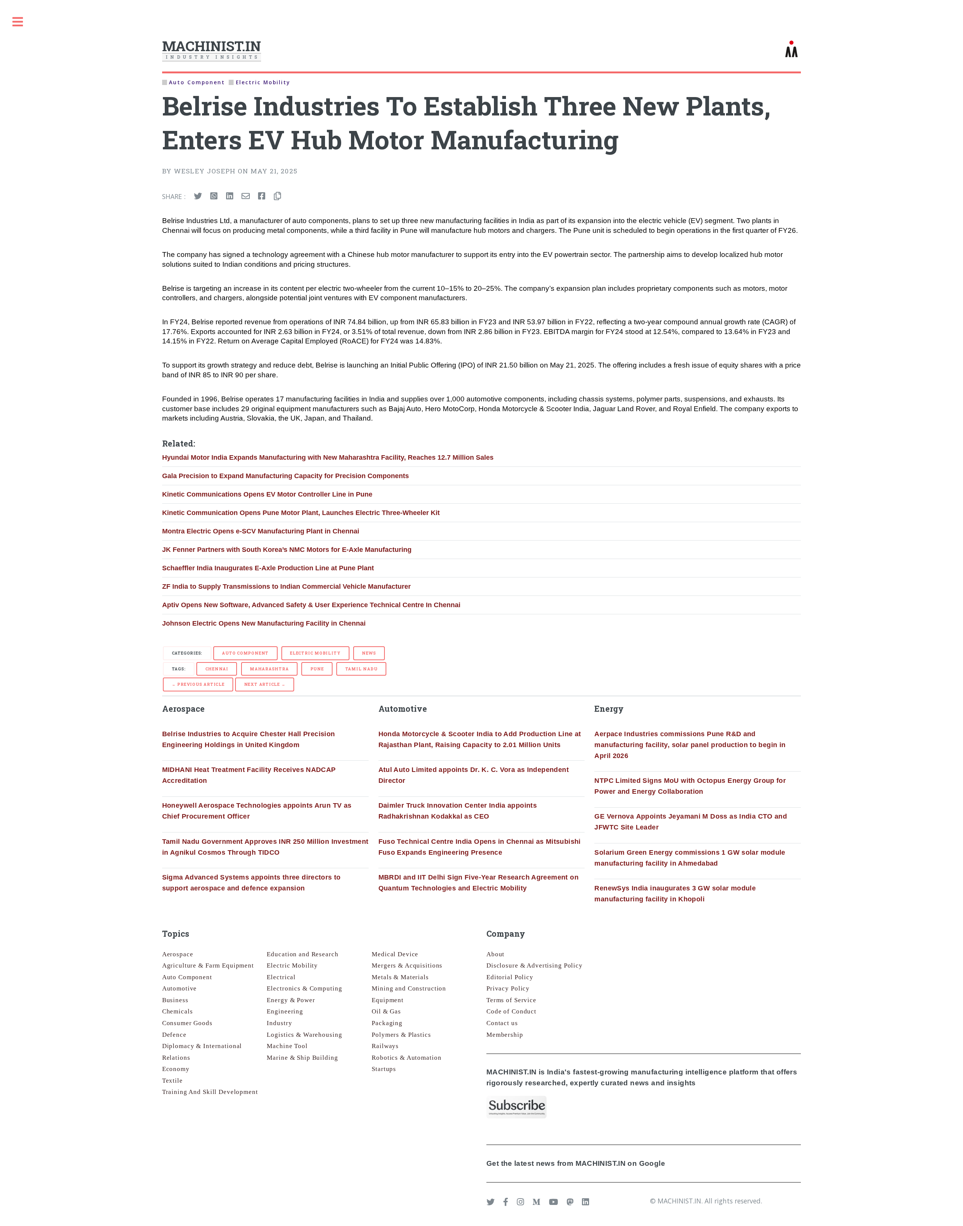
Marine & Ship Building (302, 1057)
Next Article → (265, 684)
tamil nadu (361, 668)
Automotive (179, 988)
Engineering (285, 1011)
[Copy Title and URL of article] (277, 196)
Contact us (502, 1023)
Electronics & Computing (304, 988)
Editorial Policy (509, 977)
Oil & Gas (386, 1011)
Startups (384, 1069)
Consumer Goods (187, 1023)
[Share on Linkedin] (229, 196)
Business (175, 1000)
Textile (172, 1080)
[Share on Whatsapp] (213, 196)
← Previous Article (198, 684)
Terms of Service (511, 1000)
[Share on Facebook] (261, 196)
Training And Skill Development (210, 1091)
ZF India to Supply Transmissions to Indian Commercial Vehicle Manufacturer (286, 586)
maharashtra (269, 668)
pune (317, 668)
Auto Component (245, 653)
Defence (174, 1034)
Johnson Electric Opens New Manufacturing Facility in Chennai (264, 623)
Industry (279, 1023)
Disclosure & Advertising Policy (534, 965)
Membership (504, 1034)
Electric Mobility (315, 653)
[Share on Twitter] (198, 196)
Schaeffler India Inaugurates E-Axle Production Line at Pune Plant (268, 568)
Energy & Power (291, 1000)
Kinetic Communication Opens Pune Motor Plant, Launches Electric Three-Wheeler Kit (301, 513)
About (495, 954)
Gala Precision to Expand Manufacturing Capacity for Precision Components (285, 476)
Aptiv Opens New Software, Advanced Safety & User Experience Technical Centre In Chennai (311, 605)
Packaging (387, 1023)
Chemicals (177, 1011)
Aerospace (177, 954)
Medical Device (395, 954)
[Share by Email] (246, 196)
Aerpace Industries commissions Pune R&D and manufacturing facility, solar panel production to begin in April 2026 (689, 745)
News (369, 653)
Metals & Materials (400, 977)
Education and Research (302, 954)
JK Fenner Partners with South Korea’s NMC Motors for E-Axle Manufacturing (287, 549)
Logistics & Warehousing (304, 1034)
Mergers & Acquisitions (407, 965)
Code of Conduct (511, 1011)
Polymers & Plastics (401, 1034)
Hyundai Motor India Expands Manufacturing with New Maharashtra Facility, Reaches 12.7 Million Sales (328, 457)
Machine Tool (287, 1046)
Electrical (281, 977)
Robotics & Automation (406, 1057)
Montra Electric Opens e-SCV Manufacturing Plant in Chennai (260, 531)
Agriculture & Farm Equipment (208, 965)
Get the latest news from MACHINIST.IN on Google (575, 1163)
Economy (176, 1069)
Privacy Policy (508, 988)
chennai (216, 668)
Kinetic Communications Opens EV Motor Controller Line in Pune (267, 494)
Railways (385, 1046)
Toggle (17, 22)
